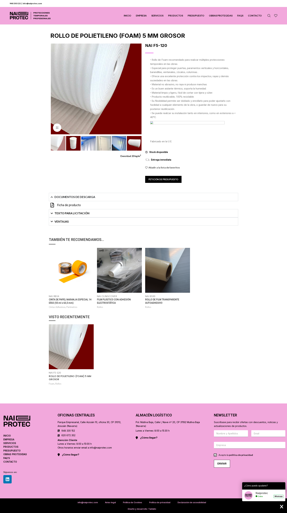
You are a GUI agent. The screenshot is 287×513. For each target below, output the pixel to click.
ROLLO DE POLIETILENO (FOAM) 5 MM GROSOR (70, 378)
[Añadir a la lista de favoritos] (91, 260)
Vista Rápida (91, 253)
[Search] (269, 15)
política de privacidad (241, 454)
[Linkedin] (7, 479)
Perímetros (71, 307)
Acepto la (236, 454)
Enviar (222, 463)
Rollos (100, 307)
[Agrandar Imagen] (57, 128)
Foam (51, 383)
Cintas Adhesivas (57, 307)
